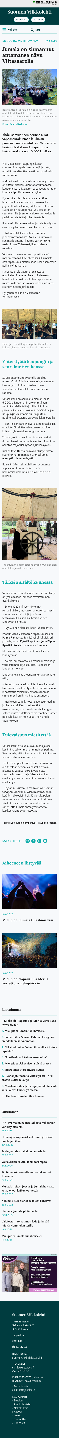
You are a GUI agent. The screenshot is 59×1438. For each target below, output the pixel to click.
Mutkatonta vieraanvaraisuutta (24, 1069)
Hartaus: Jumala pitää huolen (25, 1096)
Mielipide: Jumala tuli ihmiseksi (27, 920)
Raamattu (20, 1419)
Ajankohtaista (12, 41)
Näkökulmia (21, 1408)
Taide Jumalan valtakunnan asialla (24, 1151)
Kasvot (18, 1411)
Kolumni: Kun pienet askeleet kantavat (26, 1201)
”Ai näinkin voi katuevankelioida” (26, 1057)
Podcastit (19, 1423)
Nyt (35, 41)
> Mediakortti (20, 1386)
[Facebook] (13, 1346)
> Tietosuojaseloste (23, 1390)
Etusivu (18, 1400)
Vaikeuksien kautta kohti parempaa (24, 1162)
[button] (10, 30)
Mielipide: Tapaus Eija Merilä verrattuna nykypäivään (25, 981)
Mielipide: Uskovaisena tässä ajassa (28, 1063)
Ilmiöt (27, 41)
